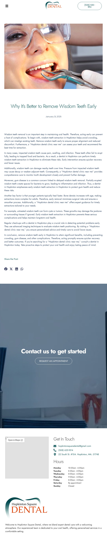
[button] (6, 269)
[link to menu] (17, 6)
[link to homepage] (53, 6)
